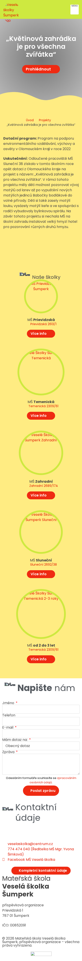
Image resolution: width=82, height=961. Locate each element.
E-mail (8, 727)
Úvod (30, 120)
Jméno (8, 703)
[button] (74, 9)
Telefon (8, 715)
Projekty (45, 120)
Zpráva (8, 752)
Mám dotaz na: (15, 740)
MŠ (41, 319)
